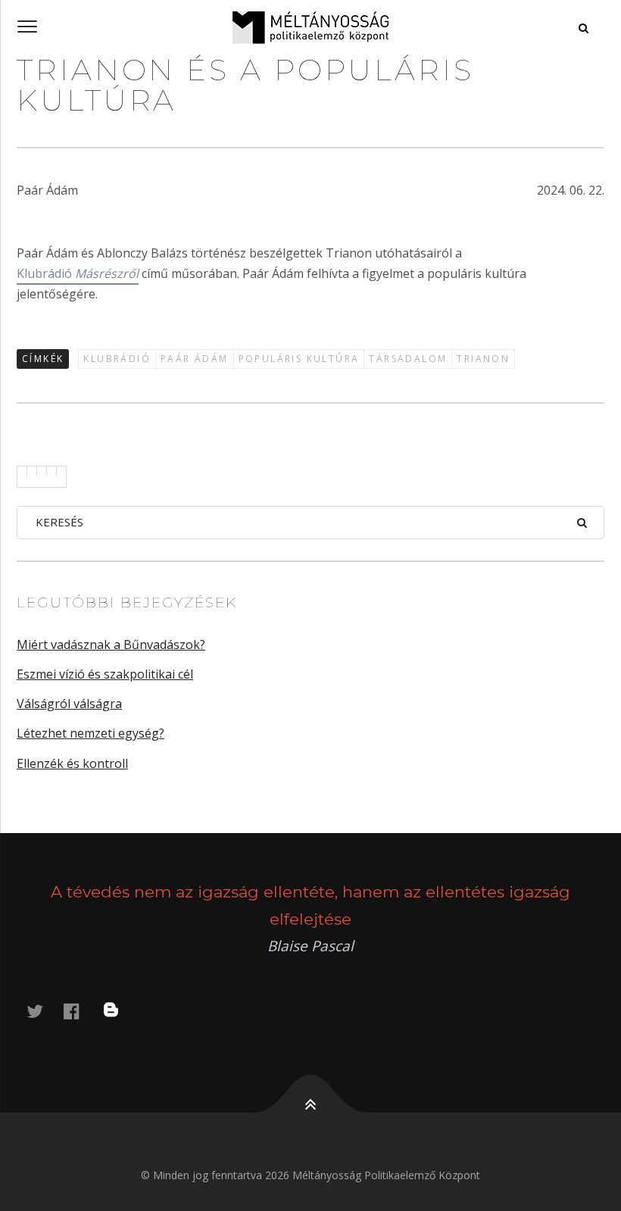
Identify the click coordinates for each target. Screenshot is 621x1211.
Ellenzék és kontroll (72, 763)
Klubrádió (78, 273)
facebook (80, 1010)
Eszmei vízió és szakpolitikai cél (105, 674)
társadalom (408, 358)
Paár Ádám (195, 358)
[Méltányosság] (310, 27)
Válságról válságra (69, 703)
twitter (44, 1010)
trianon (483, 358)
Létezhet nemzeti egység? (90, 733)
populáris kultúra (299, 358)
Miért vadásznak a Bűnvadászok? (111, 644)
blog (120, 1010)
